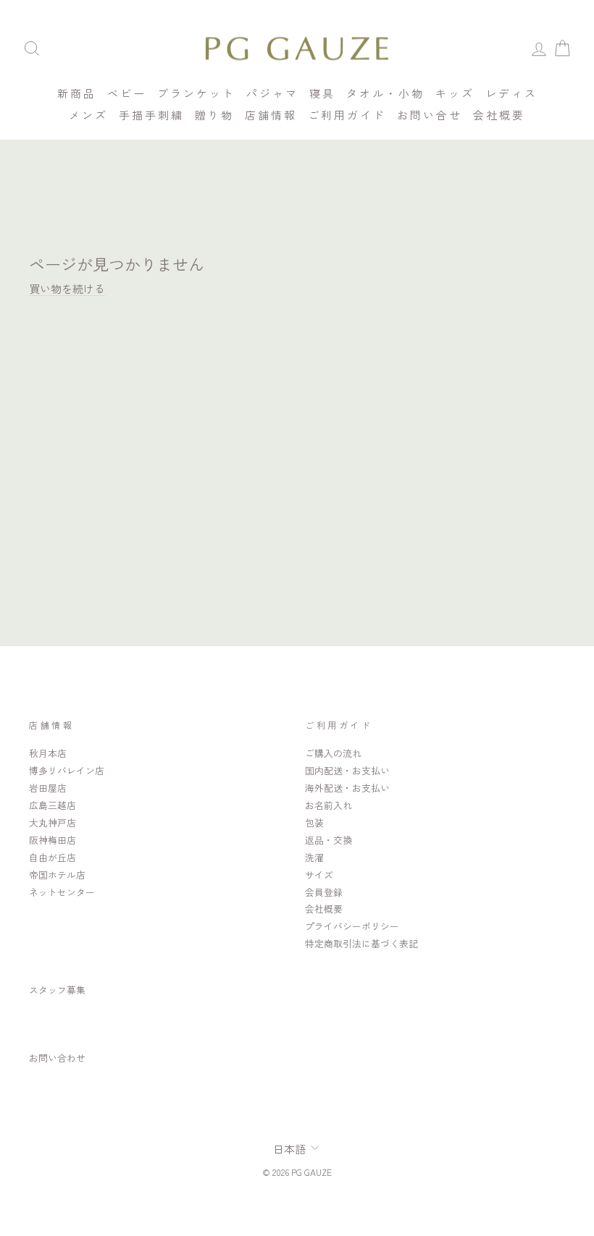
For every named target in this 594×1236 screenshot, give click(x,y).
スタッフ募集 (57, 989)
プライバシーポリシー (352, 926)
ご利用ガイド (347, 114)
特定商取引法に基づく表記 (361, 943)
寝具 (322, 93)
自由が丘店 (52, 857)
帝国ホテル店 (57, 874)
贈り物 (214, 114)
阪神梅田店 (52, 840)
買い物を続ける (67, 288)
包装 (314, 822)
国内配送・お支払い (347, 770)
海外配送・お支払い (347, 788)
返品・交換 (328, 840)
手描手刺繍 (151, 114)
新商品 (76, 93)
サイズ (319, 874)
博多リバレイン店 (66, 770)
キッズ (454, 93)
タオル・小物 (385, 93)
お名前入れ (328, 805)
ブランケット (196, 93)
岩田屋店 (48, 788)
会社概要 (499, 114)
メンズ (88, 114)
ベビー (126, 93)
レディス (511, 93)
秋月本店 (48, 753)
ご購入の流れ (333, 753)
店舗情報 (271, 114)
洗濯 (314, 857)
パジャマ (272, 93)
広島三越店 (52, 805)
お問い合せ (429, 114)
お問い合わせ (57, 1057)
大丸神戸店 (52, 822)
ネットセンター (62, 892)
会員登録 (324, 892)
